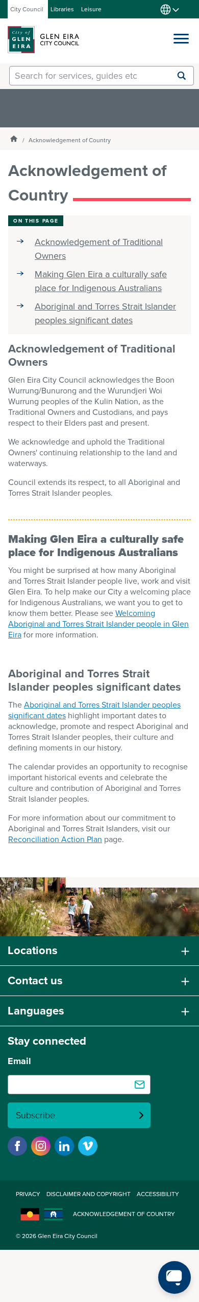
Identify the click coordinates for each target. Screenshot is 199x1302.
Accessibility (158, 1194)
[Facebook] (17, 1146)
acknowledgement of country (124, 1214)
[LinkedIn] (64, 1146)
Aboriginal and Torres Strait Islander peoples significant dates (105, 313)
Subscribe (35, 1115)
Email (19, 1061)
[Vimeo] (87, 1146)
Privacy (28, 1194)
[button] (181, 36)
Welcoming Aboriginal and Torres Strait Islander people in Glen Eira (98, 624)
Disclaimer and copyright (88, 1194)
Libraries (62, 9)
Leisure (91, 9)
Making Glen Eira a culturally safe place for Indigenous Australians (101, 281)
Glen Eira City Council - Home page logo (43, 39)
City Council (26, 9)
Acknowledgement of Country (70, 140)
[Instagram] (41, 1146)
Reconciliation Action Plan (55, 839)
